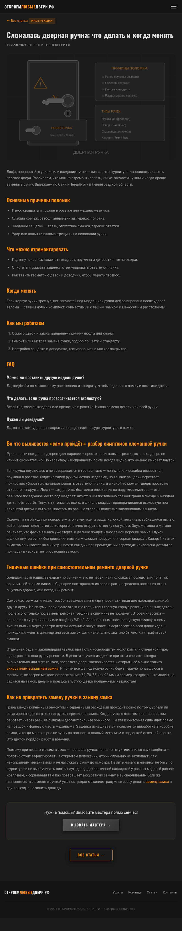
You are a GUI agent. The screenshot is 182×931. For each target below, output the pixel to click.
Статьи (152, 892)
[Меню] (174, 7)
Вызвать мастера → (91, 825)
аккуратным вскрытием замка (32, 668)
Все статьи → (91, 855)
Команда (134, 892)
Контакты (170, 892)
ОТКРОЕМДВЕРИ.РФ (29, 7)
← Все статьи (17, 21)
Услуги (118, 892)
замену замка (157, 782)
